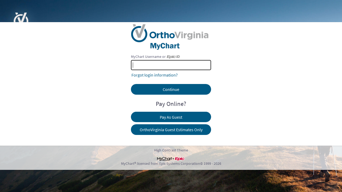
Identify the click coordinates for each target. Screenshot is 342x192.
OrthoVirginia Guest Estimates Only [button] (171, 129)
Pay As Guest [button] (171, 117)
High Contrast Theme (171, 150)
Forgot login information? (154, 75)
